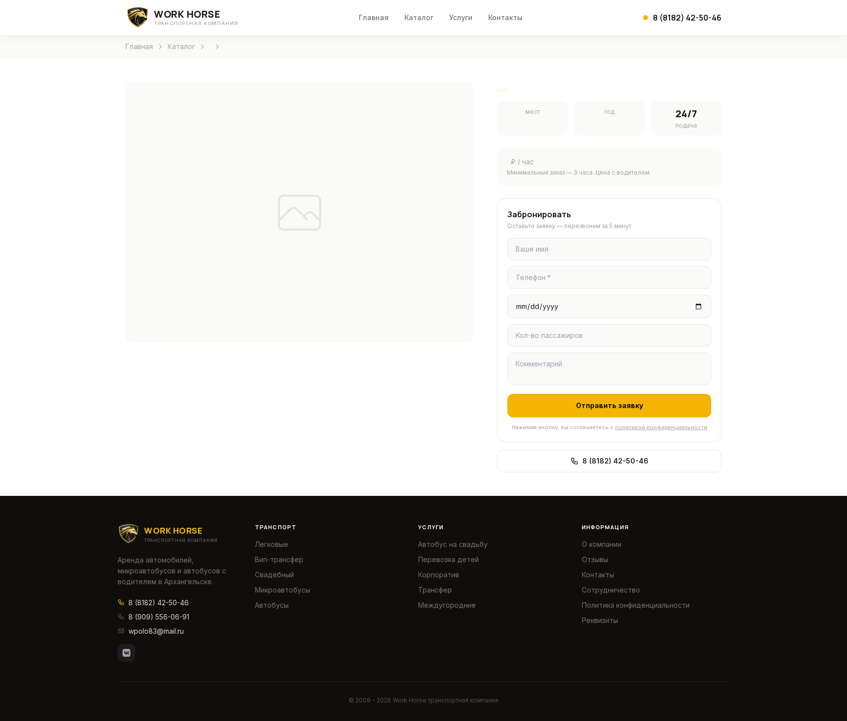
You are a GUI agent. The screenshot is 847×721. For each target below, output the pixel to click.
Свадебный (274, 574)
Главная (374, 17)
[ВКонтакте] (126, 653)
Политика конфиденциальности (636, 605)
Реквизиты (600, 620)
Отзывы (595, 559)
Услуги (461, 17)
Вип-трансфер (279, 559)
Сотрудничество (611, 590)
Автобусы (272, 605)
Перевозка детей (448, 559)
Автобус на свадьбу (453, 544)
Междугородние (447, 605)
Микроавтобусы (282, 590)
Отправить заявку (609, 405)
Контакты (505, 17)
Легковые (271, 544)
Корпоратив (438, 574)
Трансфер (435, 590)
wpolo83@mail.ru (156, 631)
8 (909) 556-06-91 (158, 617)
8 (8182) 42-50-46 (615, 461)
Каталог (418, 17)
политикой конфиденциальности (661, 427)
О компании (602, 544)
